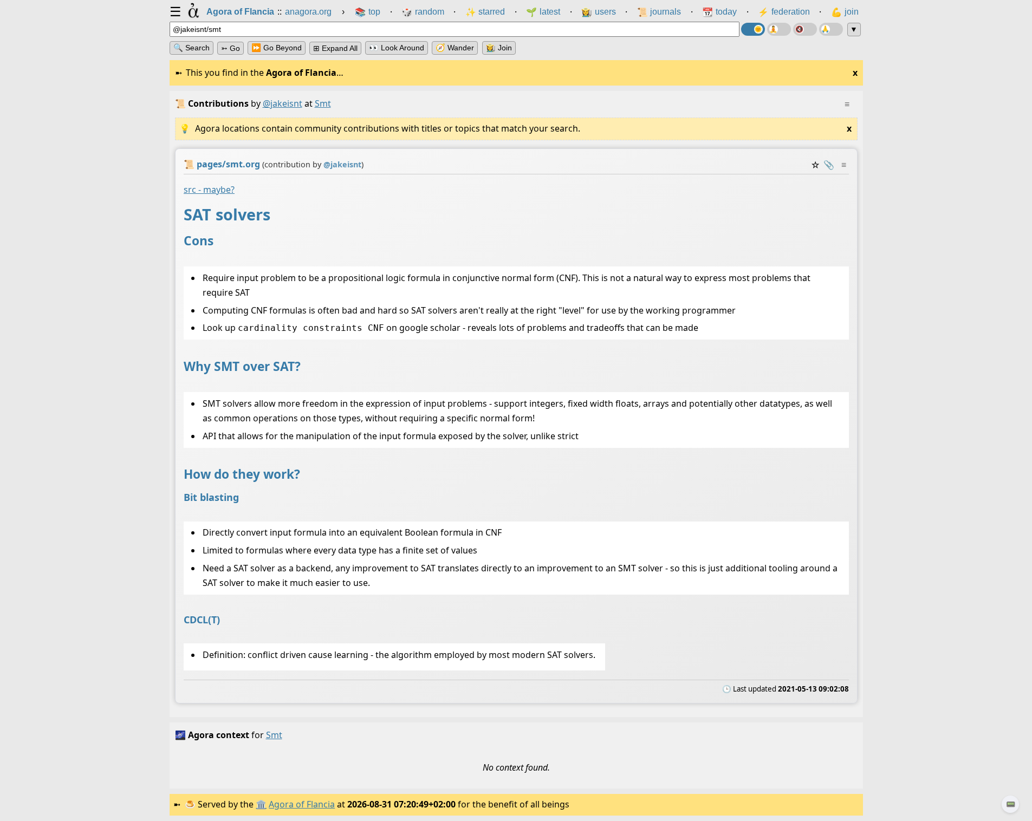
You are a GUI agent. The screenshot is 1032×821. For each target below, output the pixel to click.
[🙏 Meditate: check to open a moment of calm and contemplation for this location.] (831, 29)
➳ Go (230, 48)
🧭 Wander (455, 47)
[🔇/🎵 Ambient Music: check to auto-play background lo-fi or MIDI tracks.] (805, 29)
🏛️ (261, 804)
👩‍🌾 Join (499, 47)
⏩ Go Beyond (276, 47)
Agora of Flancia (302, 804)
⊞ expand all (335, 48)
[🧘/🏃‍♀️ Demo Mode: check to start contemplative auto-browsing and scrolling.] (779, 29)
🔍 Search (191, 47)
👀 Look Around (396, 47)
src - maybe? (209, 190)
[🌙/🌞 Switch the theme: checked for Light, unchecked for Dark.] (753, 29)
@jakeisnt (282, 103)
